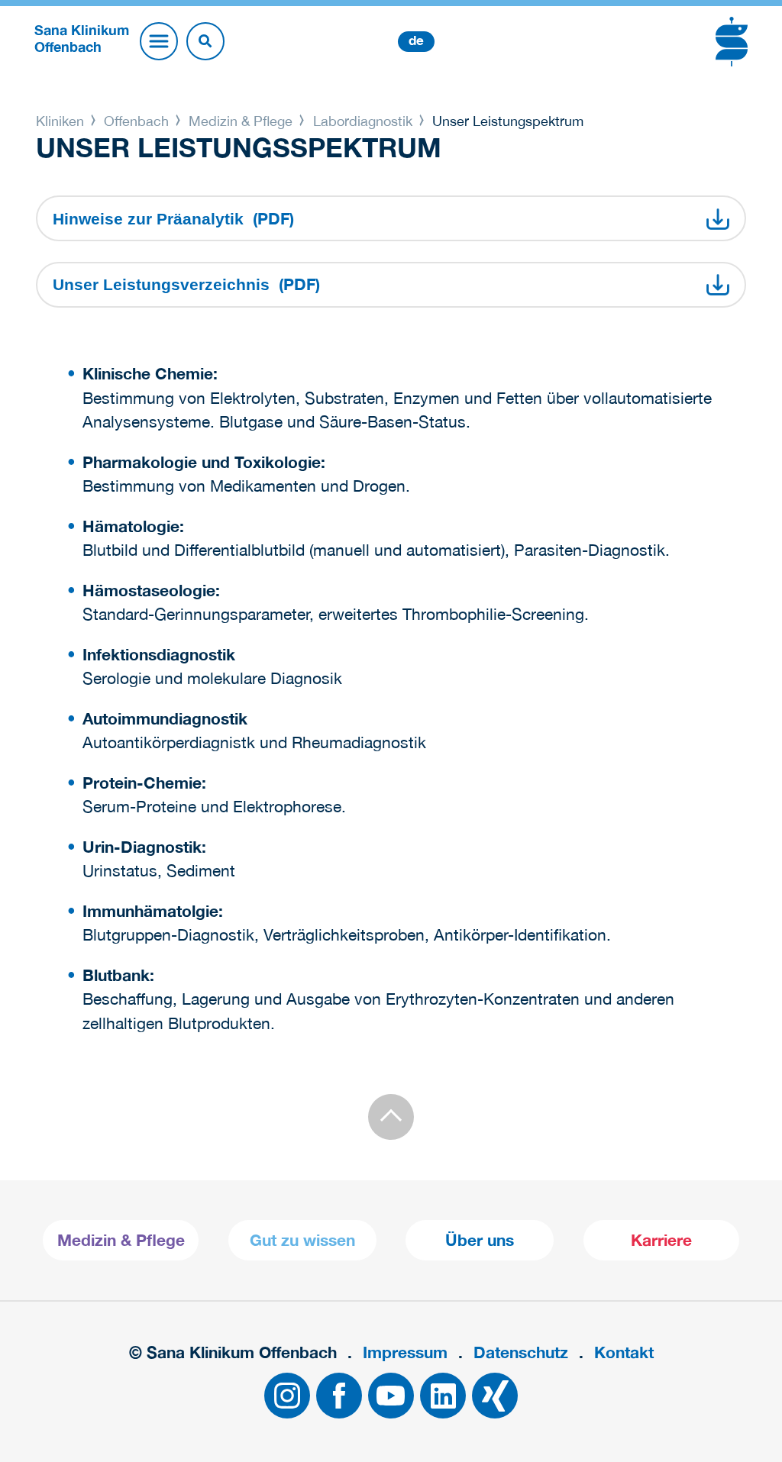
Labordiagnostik (362, 121)
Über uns (479, 1240)
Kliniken (62, 121)
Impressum (405, 1352)
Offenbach (136, 121)
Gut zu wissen (302, 1240)
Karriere (661, 1240)
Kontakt (624, 1352)
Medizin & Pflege (240, 121)
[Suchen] (205, 41)
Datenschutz (520, 1352)
